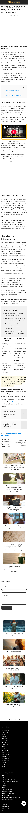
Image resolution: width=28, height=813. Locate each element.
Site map (3, 810)
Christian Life (4, 777)
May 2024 (4, 746)
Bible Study (4, 775)
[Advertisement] (14, 31)
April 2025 (4, 740)
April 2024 (4, 748)
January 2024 (5, 754)
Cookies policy (5, 806)
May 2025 (4, 738)
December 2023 (5, 756)
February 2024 (5, 752)
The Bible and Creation (12, 91)
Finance (3, 785)
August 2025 (4, 732)
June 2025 (4, 736)
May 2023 (3, 764)
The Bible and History (12, 93)
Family (3, 783)
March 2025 (4, 742)
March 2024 (4, 750)
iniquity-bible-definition (7, 793)
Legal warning (5, 808)
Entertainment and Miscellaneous (10, 781)
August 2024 (4, 744)
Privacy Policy (5, 804)
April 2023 (3, 766)
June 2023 (4, 762)
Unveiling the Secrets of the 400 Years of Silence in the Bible (20, 443)
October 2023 (5, 760)
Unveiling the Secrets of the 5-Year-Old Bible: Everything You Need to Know (7, 443)
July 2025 (3, 734)
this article (11, 402)
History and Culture (6, 791)
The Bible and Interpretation (14, 95)
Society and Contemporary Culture (10, 797)
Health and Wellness (6, 789)
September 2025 (5, 730)
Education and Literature (8, 779)
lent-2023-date (5, 795)
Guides (3, 787)
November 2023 (5, 758)
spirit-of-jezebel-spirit (7, 799)
